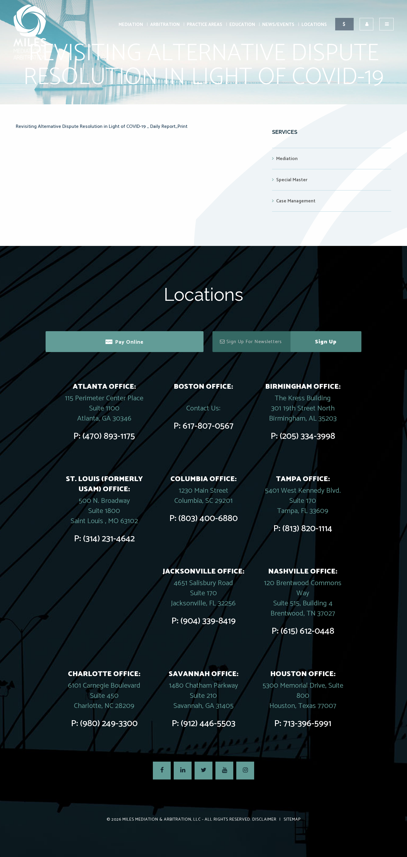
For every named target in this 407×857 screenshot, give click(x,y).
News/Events (278, 24)
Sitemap (292, 819)
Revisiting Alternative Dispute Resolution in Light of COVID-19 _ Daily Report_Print (101, 127)
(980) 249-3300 (109, 723)
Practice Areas (204, 24)
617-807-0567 (208, 426)
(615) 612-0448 (307, 631)
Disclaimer (264, 819)
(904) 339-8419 (208, 621)
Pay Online (129, 342)
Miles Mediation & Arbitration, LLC (161, 819)
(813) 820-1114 (307, 528)
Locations (314, 24)
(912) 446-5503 (208, 723)
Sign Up (326, 341)
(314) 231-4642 (109, 538)
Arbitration (165, 24)
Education (242, 24)
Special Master (291, 180)
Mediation (131, 24)
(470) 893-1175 (109, 436)
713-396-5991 (307, 723)
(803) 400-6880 (208, 518)
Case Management (296, 201)
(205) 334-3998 (307, 436)
